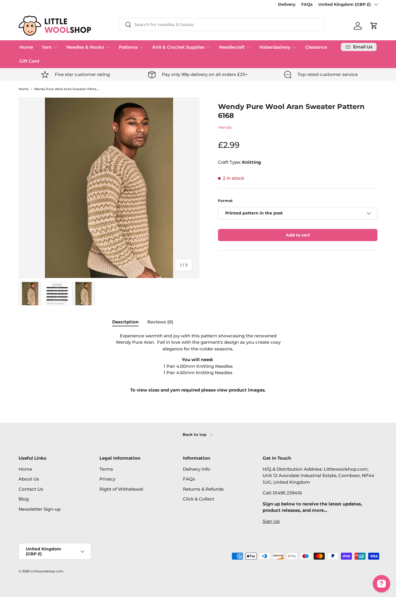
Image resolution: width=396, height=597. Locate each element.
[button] (374, 25)
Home (26, 47)
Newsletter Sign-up (40, 509)
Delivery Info (196, 469)
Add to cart (298, 235)
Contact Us (31, 489)
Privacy (107, 479)
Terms (106, 469)
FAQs (307, 4)
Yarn (47, 47)
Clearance (316, 47)
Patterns (128, 47)
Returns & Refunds (203, 489)
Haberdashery (274, 47)
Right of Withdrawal (121, 489)
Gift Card (29, 61)
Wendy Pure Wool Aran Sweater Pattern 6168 (66, 89)
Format (225, 200)
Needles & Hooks (85, 47)
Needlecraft (232, 47)
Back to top (195, 434)
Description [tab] (125, 322)
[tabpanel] (198, 363)
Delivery (286, 4)
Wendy (225, 127)
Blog (24, 499)
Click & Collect (198, 499)
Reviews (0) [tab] (160, 322)
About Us (29, 479)
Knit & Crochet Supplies (178, 47)
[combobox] (221, 24)
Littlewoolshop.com (46, 571)
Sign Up (271, 521)
